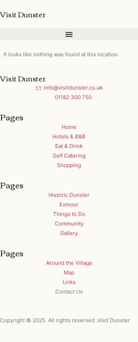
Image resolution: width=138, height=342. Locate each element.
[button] (69, 34)
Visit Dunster (23, 14)
